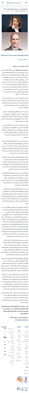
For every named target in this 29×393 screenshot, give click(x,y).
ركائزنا (26, 344)
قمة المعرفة (11, 329)
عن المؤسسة (26, 331)
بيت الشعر (18, 353)
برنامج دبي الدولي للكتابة (18, 348)
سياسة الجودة (26, 357)
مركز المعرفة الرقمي (11, 356)
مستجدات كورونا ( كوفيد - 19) (11, 9)
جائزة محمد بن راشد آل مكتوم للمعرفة (11, 334)
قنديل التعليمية (12, 361)
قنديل (12, 365)
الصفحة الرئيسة (23, 9)
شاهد (5, 334)
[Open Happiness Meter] (26, 390)
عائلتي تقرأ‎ (18, 361)
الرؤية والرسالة (26, 348)
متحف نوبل (11, 353)
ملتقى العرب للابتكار (12, 348)
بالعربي (19, 344)
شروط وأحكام (26, 352)
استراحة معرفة (19, 340)
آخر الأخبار (26, 373)
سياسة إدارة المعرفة (26, 362)
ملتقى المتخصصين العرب (11, 342)
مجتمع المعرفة (19, 357)
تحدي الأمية (19, 336)
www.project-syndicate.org (21, 320)
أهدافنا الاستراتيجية (25, 340)
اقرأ (5, 331)
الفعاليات (26, 371)
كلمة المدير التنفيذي (25, 336)
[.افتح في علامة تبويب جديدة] (22, 390)
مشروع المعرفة (19, 331)
